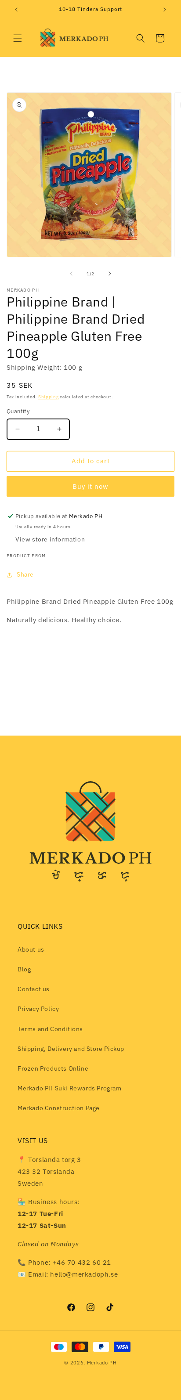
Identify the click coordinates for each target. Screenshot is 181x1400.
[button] (17, 38)
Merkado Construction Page (59, 1108)
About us (31, 949)
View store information (50, 539)
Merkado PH (102, 1363)
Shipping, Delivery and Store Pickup (71, 1049)
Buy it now (90, 486)
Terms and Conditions (50, 1029)
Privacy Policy (38, 1009)
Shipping (48, 397)
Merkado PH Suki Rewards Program (70, 1088)
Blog (24, 969)
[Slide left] (71, 273)
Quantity (18, 411)
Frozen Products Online (53, 1068)
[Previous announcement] (16, 9)
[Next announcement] (164, 9)
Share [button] (25, 574)
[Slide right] (109, 273)
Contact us (34, 989)
